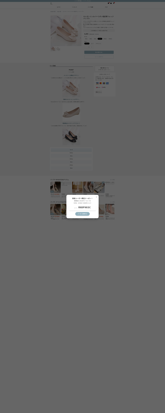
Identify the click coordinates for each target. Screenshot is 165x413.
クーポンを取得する (82, 213)
